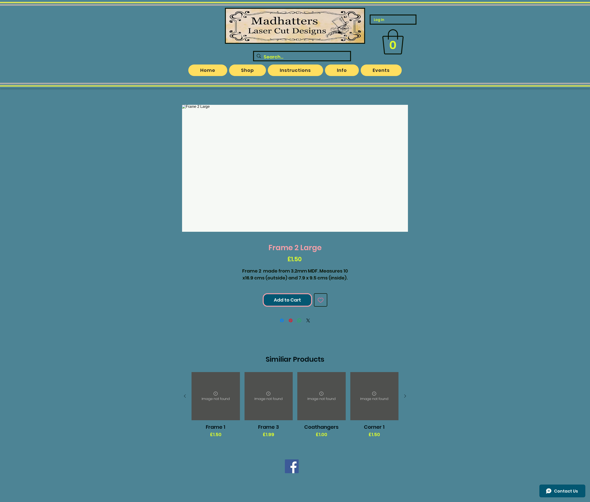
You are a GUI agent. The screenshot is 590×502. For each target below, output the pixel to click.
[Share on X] (308, 320)
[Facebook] (292, 466)
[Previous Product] (185, 396)
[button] (393, 42)
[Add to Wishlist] (320, 300)
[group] (295, 408)
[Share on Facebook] (282, 320)
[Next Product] (405, 396)
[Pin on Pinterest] (290, 320)
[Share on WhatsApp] (299, 320)
